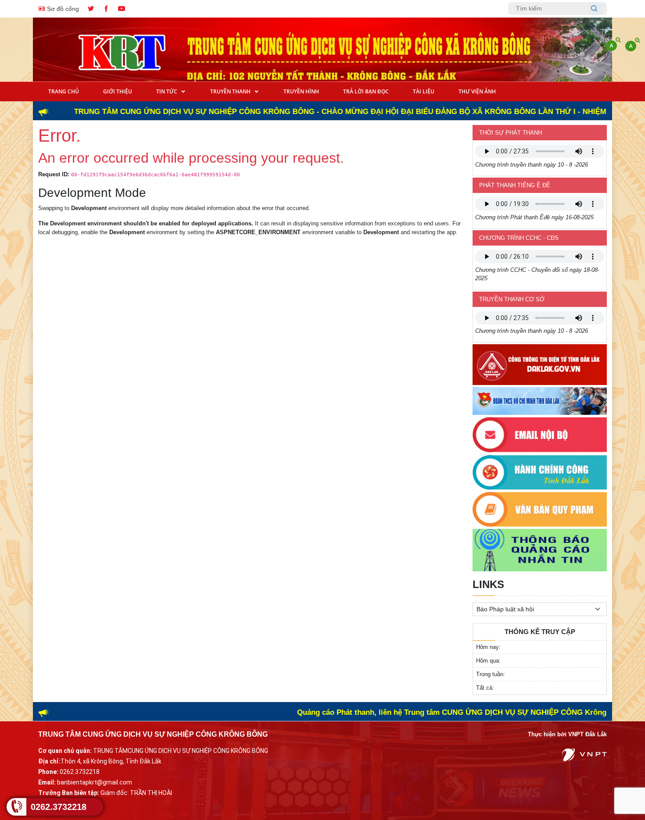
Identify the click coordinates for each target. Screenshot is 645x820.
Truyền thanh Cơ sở (512, 299)
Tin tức (167, 91)
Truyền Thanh (231, 91)
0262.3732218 (58, 807)
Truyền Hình (301, 91)
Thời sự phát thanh (510, 132)
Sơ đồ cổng (62, 8)
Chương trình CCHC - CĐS (519, 238)
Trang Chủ (63, 91)
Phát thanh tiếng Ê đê (514, 185)
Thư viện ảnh (477, 91)
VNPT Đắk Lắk (587, 734)
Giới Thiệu (117, 91)
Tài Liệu (423, 91)
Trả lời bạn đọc (366, 91)
